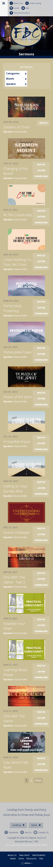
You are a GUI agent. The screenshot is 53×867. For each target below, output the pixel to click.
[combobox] (16, 73)
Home (34, 825)
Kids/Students (38, 855)
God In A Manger (16, 532)
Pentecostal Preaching (12, 308)
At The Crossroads (17, 214)
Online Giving (35, 3)
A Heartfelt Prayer (16, 441)
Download (41, 176)
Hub (27, 8)
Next (38, 780)
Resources (31, 858)
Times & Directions (21, 13)
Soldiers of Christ (16, 127)
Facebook (13, 832)
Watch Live (18, 3)
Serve (21, 858)
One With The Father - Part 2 (14, 580)
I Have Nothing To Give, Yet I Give (17, 262)
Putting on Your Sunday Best (15, 488)
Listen (41, 170)
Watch (43, 123)
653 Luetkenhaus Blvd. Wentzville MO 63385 (26, 845)
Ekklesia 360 (27, 863)
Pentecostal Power (17, 352)
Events (16, 8)
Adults (13, 858)
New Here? (24, 855)
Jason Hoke (20, 131)
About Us (12, 855)
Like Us (28, 832)
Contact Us (43, 832)
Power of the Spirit (17, 396)
